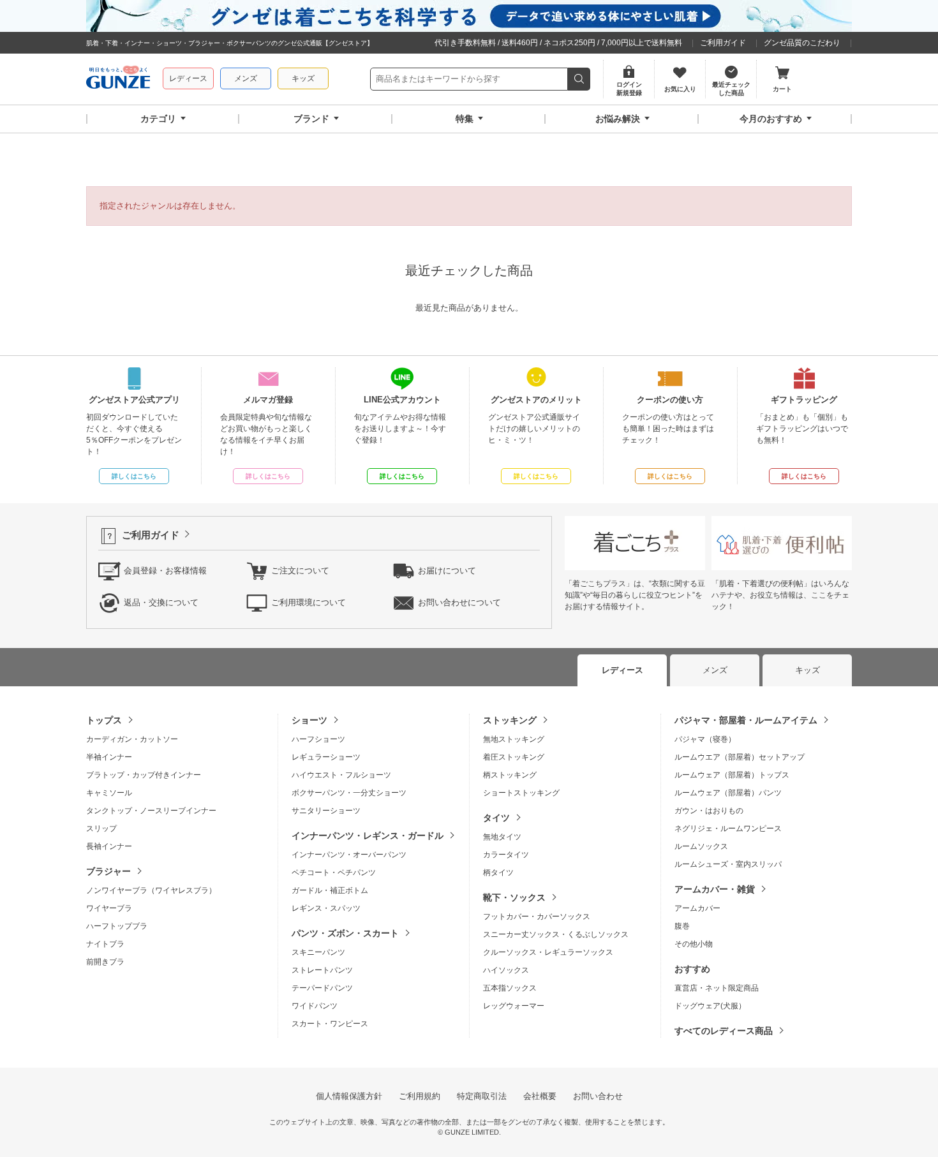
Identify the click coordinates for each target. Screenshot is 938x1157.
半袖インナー (109, 757)
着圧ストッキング (513, 757)
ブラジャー (108, 871)
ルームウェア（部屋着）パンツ (728, 792)
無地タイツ (502, 836)
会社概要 (539, 1096)
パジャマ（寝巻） (705, 739)
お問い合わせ (598, 1096)
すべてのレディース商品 (723, 1031)
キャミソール (109, 792)
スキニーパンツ (318, 952)
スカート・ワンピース (330, 1023)
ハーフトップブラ (116, 926)
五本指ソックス (510, 988)
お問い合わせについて (459, 602)
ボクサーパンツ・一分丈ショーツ (349, 792)
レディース (188, 78)
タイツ (496, 818)
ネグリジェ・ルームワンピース (728, 828)
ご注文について (300, 570)
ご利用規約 (419, 1096)
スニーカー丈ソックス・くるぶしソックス (556, 934)
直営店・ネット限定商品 (716, 988)
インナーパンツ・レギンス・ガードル (367, 835)
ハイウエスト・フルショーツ (341, 774)
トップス (104, 720)
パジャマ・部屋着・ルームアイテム (745, 720)
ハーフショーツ (318, 739)
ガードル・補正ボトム (330, 890)
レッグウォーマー (513, 1005)
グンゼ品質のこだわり (802, 42)
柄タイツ (498, 872)
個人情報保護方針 (349, 1096)
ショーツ (309, 720)
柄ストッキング (510, 774)
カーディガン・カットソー (132, 739)
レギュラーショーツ (326, 757)
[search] (579, 79)
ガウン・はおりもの (708, 810)
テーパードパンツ (322, 988)
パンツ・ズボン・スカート (345, 933)
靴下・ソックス (514, 897)
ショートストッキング (521, 792)
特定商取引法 (482, 1096)
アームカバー (697, 908)
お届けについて (447, 570)
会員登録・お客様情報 (165, 570)
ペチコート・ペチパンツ (334, 872)
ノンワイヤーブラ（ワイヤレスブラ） (151, 890)
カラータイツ (506, 854)
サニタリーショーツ (326, 810)
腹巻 (682, 926)
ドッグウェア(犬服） (710, 1005)
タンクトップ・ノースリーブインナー (151, 810)
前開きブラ (105, 961)
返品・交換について (161, 602)
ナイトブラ (105, 944)
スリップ (101, 828)
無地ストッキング (513, 739)
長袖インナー (109, 846)
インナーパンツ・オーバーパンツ (349, 854)
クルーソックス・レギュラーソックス (548, 952)
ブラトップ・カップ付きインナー (143, 774)
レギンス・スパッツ (326, 908)
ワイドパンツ (315, 1005)
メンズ (245, 78)
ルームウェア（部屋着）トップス (731, 774)
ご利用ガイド (723, 42)
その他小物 (693, 944)
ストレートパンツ (322, 970)
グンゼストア (118, 79)
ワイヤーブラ (109, 908)
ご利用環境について (308, 602)
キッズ (303, 78)
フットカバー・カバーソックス (536, 916)
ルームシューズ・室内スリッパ (728, 864)
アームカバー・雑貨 (714, 889)
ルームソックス (701, 846)
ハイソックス (506, 970)
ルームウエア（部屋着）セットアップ (739, 757)
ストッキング (510, 720)
